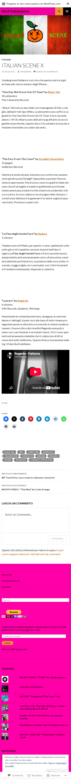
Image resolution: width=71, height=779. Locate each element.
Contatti (6, 587)
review (7, 460)
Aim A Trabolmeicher (15, 11)
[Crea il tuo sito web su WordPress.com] (35, 3)
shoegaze (21, 460)
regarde (54, 456)
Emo (21, 452)
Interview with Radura (31, 687)
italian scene (11, 456)
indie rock (48, 452)
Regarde (23, 300)
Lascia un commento (47, 71)
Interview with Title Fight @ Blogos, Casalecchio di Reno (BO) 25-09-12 (43, 707)
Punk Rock (27, 456)
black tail (9, 452)
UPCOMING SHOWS (11, 581)
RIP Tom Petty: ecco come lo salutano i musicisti (28, 475)
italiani (6, 59)
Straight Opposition (51, 158)
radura (41, 456)
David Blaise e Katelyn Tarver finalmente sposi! (44, 725)
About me (7, 575)
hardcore (33, 452)
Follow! (7, 643)
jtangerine (25, 71)
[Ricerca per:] (35, 600)
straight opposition (41, 460)
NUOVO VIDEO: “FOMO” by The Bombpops (43, 677)
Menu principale (67, 11)
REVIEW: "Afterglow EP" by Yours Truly (40, 696)
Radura (42, 233)
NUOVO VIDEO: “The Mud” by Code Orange (26, 487)
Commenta (57, 538)
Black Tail (54, 91)
